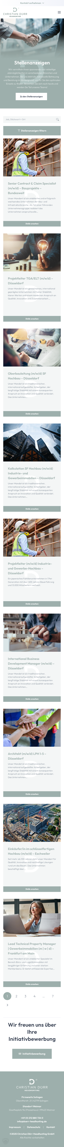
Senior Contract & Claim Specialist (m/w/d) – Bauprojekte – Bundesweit (32, 188)
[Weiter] (7, 1005)
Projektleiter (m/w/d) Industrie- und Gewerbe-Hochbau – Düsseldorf (30, 568)
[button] (32, 3)
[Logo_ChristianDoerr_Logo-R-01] (15, 12)
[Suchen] (57, 119)
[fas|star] (32, 1085)
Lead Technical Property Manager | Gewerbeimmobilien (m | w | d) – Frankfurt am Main (32, 948)
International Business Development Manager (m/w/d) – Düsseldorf (31, 663)
